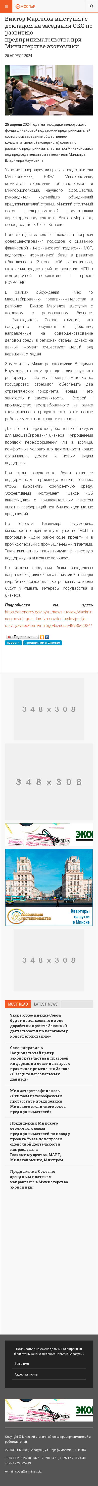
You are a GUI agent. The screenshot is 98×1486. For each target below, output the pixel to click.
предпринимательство (42, 642)
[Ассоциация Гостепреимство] (49, 887)
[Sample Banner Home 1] (49, 709)
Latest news (46, 1004)
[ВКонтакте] (47, 636)
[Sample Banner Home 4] (49, 960)
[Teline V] (26, 6)
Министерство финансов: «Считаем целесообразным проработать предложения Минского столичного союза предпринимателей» (38, 1101)
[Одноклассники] (42, 636)
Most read (18, 1004)
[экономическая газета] (49, 834)
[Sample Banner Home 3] (49, 781)
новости (13, 642)
